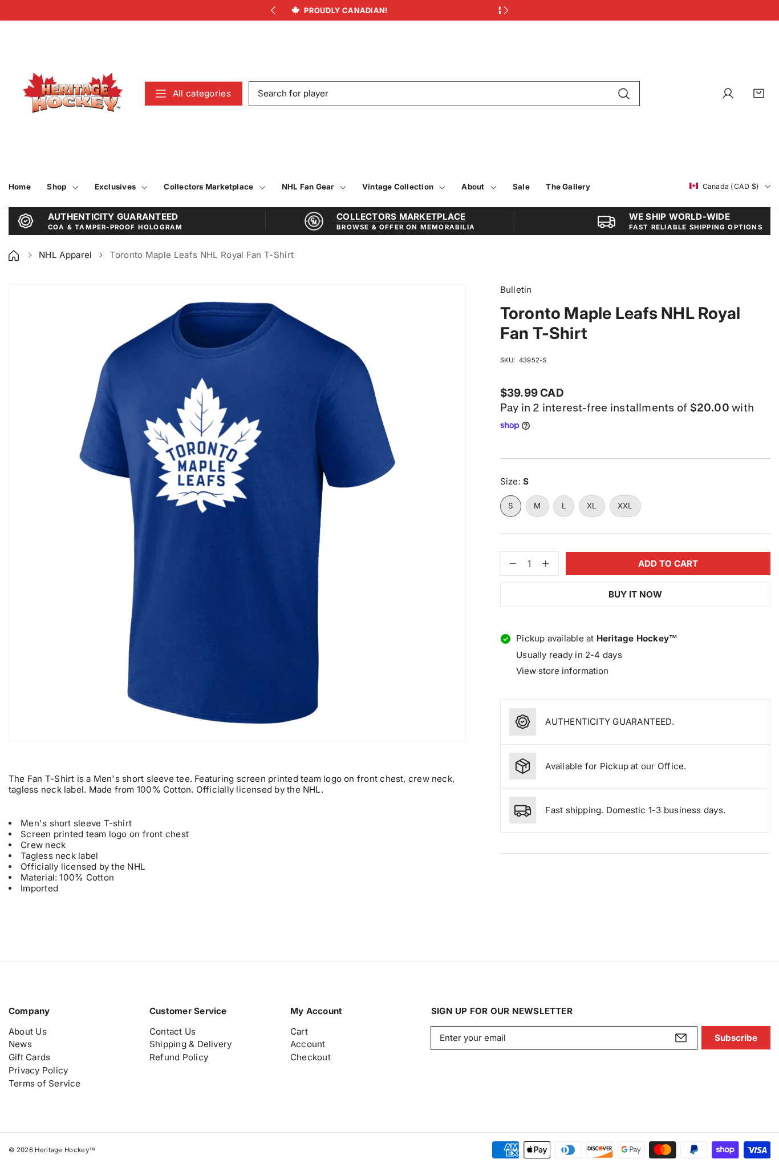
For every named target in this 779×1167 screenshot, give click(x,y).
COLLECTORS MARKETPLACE (400, 216)
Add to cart (668, 563)
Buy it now (635, 594)
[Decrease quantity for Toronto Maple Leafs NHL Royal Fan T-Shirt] (508, 564)
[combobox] (444, 94)
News (20, 1044)
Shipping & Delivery (190, 1044)
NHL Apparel (65, 254)
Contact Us (172, 1031)
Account (308, 1044)
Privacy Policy (38, 1070)
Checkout (310, 1057)
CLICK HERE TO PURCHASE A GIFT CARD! (473, 10)
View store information (562, 670)
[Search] (623, 93)
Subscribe (736, 1037)
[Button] (272, 10)
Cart (299, 1031)
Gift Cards (29, 1057)
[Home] (15, 254)
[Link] (73, 93)
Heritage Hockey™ (65, 1150)
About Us (28, 1031)
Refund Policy (178, 1057)
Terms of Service (45, 1083)
